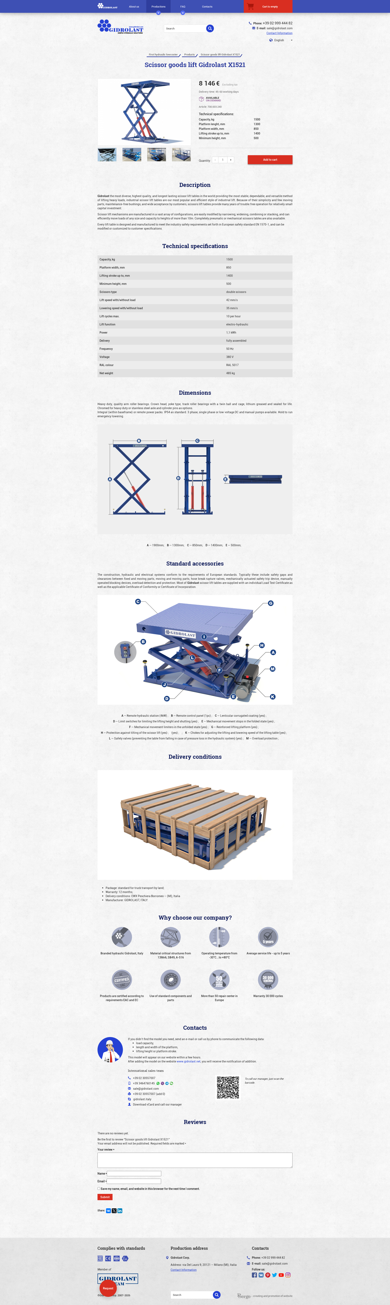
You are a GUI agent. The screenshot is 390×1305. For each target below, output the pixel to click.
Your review (106, 1149)
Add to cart (270, 159)
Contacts (207, 6)
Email (102, 1181)
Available (213, 99)
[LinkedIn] (119, 1210)
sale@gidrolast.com (279, 28)
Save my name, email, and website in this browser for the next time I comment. (150, 1189)
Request (108, 1288)
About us (134, 6)
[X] (114, 1210)
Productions (159, 6)
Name (102, 1173)
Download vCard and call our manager (157, 1104)
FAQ (182, 6)
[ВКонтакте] (108, 1210)
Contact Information (279, 33)
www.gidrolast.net (188, 1061)
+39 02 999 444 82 (277, 23)
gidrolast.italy (142, 1099)
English (279, 40)
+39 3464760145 (144, 1083)
